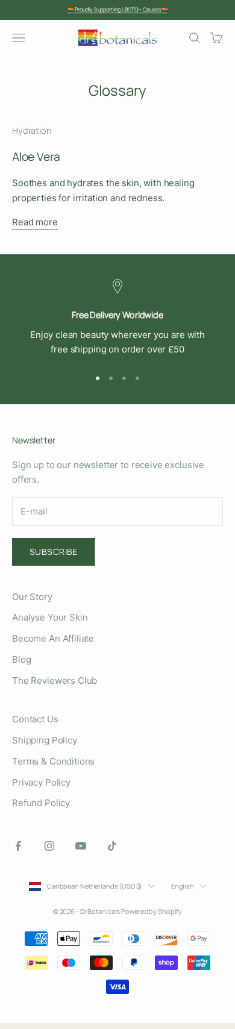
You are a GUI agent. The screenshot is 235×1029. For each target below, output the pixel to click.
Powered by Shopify (151, 911)
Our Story (32, 596)
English (182, 885)
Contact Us (35, 719)
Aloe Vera (36, 156)
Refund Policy (41, 802)
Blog (21, 659)
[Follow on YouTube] (81, 846)
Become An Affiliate (53, 638)
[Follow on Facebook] (18, 846)
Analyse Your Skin (49, 617)
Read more (35, 222)
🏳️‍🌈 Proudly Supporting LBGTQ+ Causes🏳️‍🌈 (117, 9)
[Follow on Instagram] (49, 846)
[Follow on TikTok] (112, 846)
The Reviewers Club (54, 680)
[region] (117, 318)
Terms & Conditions (53, 761)
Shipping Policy (44, 740)
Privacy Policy (41, 782)
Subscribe (54, 551)
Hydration (32, 130)
